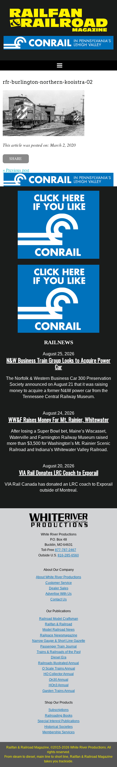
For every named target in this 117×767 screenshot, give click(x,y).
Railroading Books (58, 715)
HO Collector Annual (59, 674)
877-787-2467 (65, 550)
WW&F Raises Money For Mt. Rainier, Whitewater (58, 419)
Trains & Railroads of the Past (59, 652)
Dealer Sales (58, 588)
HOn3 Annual (59, 685)
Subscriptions (58, 710)
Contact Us (58, 599)
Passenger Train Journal (58, 646)
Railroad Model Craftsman (58, 619)
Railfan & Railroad (58, 624)
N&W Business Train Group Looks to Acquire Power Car (58, 363)
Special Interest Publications (58, 721)
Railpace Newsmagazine (58, 635)
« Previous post (16, 170)
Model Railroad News (58, 630)
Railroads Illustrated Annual (58, 663)
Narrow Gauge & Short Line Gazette (58, 641)
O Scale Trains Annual (58, 668)
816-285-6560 (68, 555)
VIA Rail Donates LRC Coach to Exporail (58, 473)
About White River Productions (58, 577)
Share (15, 158)
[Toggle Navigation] (58, 65)
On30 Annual (58, 680)
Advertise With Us (58, 594)
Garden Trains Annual (58, 691)
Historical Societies (58, 727)
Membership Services (58, 732)
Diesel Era (58, 657)
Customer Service (58, 583)
